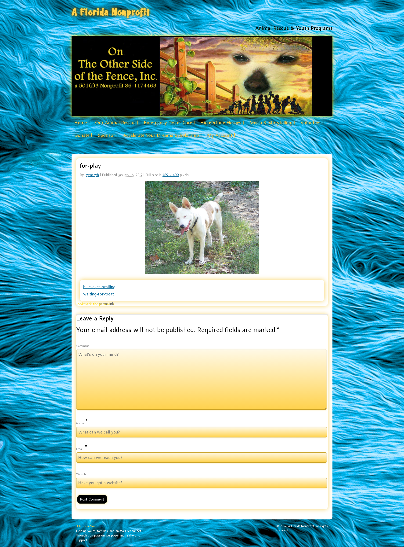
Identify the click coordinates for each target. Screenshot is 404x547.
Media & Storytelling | (272, 122)
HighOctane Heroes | (222, 122)
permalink (106, 304)
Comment (82, 346)
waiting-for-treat (98, 294)
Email (79, 449)
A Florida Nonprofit (111, 12)
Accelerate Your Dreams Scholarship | (162, 135)
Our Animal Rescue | (116, 122)
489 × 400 (170, 175)
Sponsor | (108, 135)
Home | (82, 122)
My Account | (221, 135)
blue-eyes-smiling (99, 287)
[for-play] (202, 227)
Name (80, 423)
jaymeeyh (92, 175)
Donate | (83, 135)
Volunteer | (312, 122)
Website (81, 474)
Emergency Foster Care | (169, 122)
